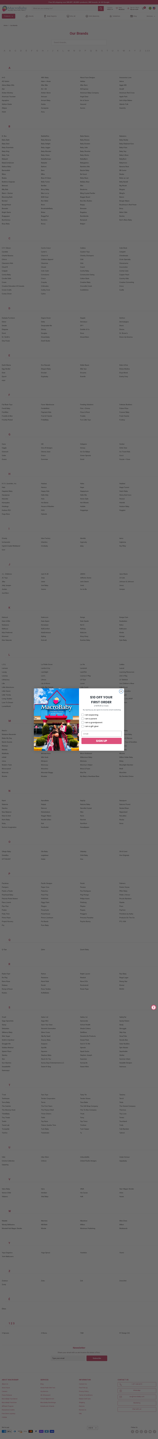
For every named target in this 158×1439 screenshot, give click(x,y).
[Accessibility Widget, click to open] (153, 1007)
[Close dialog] (121, 691)
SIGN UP (101, 741)
